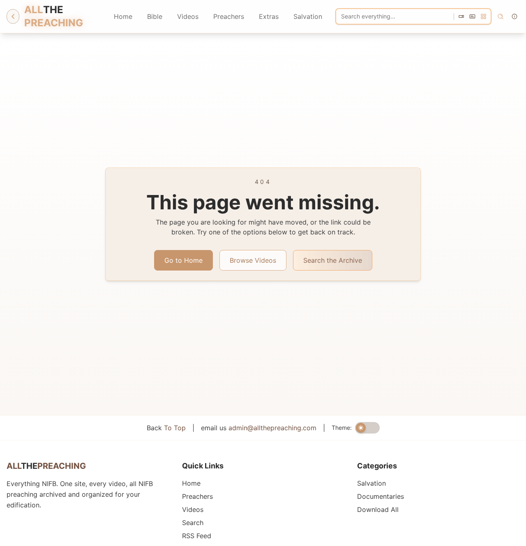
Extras (269, 16)
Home (123, 16)
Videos (187, 16)
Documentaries (380, 496)
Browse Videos (253, 260)
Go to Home (183, 260)
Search (192, 522)
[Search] (500, 16)
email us (258, 428)
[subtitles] (472, 16)
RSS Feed (196, 536)
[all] (483, 16)
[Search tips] (514, 16)
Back (166, 428)
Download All (378, 509)
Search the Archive (332, 260)
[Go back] (13, 16)
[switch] (367, 428)
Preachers (228, 16)
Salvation (307, 16)
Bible (154, 16)
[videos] (461, 16)
